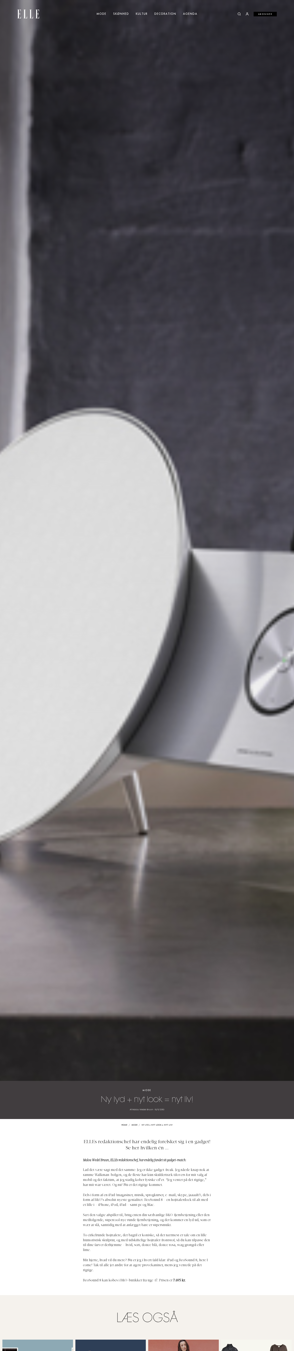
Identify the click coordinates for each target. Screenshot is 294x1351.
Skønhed (121, 14)
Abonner (265, 14)
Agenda (190, 14)
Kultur (142, 14)
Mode (101, 14)
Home (124, 1125)
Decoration (165, 14)
